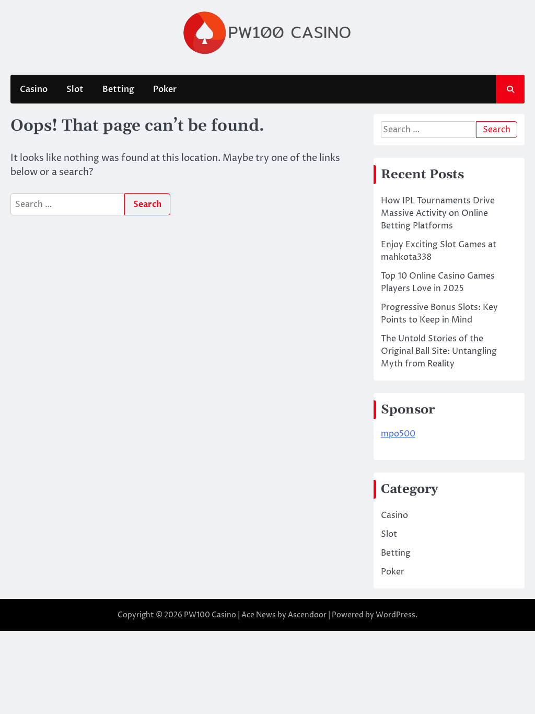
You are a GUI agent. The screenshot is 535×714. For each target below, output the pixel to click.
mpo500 (398, 434)
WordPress (395, 615)
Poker (165, 89)
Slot (75, 89)
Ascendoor (307, 615)
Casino (34, 89)
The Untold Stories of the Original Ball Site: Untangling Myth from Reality (439, 351)
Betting (118, 89)
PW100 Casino (210, 615)
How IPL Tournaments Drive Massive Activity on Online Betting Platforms (438, 213)
